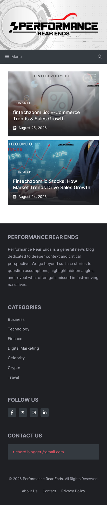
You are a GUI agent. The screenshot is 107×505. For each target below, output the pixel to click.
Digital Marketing (23, 348)
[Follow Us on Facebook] (12, 412)
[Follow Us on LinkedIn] (45, 412)
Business (16, 319)
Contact (49, 491)
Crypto (14, 367)
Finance (15, 338)
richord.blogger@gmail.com (38, 451)
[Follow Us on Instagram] (34, 412)
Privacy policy (73, 491)
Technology (18, 329)
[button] (100, 57)
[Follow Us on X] (23, 412)
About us (29, 491)
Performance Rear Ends (43, 478)
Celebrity (16, 357)
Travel (13, 377)
